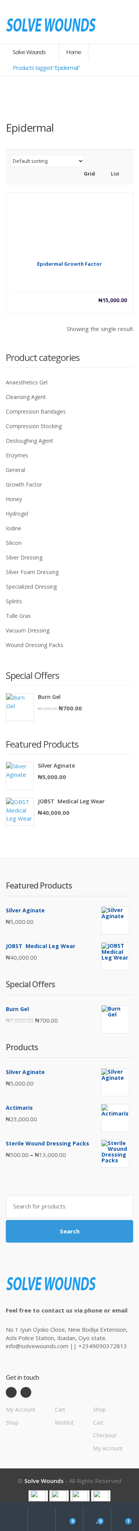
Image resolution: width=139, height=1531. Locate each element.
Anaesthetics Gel (26, 382)
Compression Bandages (36, 411)
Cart (60, 1409)
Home (73, 52)
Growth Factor (24, 484)
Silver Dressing (24, 557)
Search (70, 1231)
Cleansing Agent (26, 397)
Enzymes (17, 455)
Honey (14, 499)
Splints (14, 601)
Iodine (13, 528)
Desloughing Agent (29, 440)
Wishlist (64, 1422)
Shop (12, 1422)
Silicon (14, 542)
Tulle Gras (18, 615)
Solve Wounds (30, 52)
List (114, 173)
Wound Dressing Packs (34, 645)
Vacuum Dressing (27, 630)
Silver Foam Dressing (32, 572)
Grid (89, 173)
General (15, 469)
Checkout (105, 1435)
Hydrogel (17, 513)
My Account (21, 1409)
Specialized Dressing (31, 586)
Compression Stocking (34, 426)
